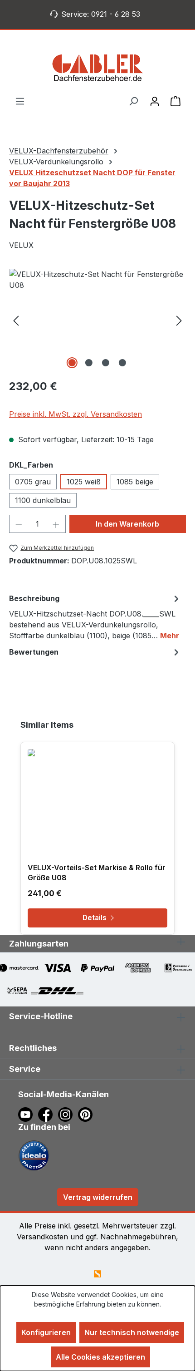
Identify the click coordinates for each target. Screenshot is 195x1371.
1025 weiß (84, 481)
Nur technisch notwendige (131, 1332)
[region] (97, 320)
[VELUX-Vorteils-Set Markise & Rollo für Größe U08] (97, 794)
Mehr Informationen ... (98, 1313)
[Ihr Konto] (154, 100)
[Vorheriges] (16, 320)
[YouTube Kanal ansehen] (28, 1114)
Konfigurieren (46, 1332)
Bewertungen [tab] (33, 651)
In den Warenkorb (127, 523)
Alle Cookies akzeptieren (100, 1356)
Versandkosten (42, 1236)
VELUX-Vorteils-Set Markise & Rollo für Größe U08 (97, 872)
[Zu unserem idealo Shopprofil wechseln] (34, 1155)
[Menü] (20, 101)
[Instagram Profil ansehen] (68, 1114)
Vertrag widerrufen (97, 1197)
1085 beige (135, 481)
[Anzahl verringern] (18, 524)
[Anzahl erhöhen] (56, 524)
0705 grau (33, 481)
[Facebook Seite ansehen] (48, 1114)
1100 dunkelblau (43, 500)
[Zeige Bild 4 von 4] (122, 362)
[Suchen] (133, 101)
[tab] (95, 616)
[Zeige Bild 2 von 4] (89, 362)
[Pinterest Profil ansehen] (87, 1114)
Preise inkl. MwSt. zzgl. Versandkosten (75, 414)
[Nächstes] (179, 320)
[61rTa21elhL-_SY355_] (97, 320)
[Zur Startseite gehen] (97, 67)
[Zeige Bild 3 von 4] (105, 362)
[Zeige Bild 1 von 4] (72, 362)
